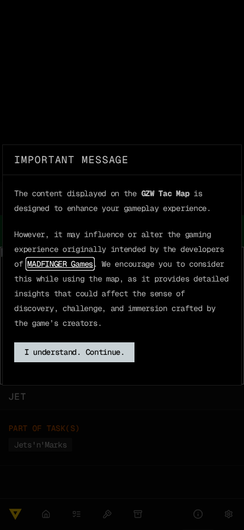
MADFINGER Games (60, 264)
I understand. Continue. (74, 352)
